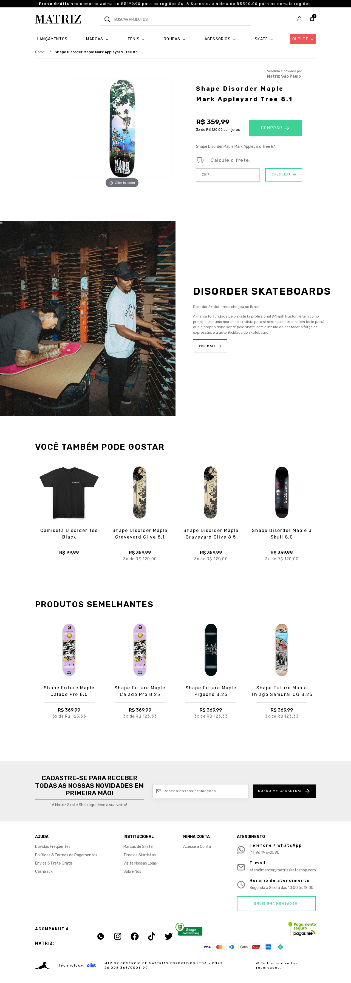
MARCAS (95, 39)
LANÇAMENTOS (52, 39)
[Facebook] (135, 936)
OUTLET (300, 39)
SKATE (262, 39)
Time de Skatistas (139, 855)
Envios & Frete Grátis (54, 863)
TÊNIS (134, 39)
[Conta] (299, 19)
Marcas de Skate (138, 846)
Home (43, 52)
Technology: (71, 965)
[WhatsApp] (101, 936)
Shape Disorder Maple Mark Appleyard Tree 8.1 (96, 52)
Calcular (281, 174)
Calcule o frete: (231, 160)
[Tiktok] (152, 936)
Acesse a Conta (197, 846)
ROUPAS (172, 39)
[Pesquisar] (107, 19)
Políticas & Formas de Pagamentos (66, 855)
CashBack (44, 871)
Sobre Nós (132, 871)
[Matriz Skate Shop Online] (58, 19)
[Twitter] (169, 936)
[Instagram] (118, 936)
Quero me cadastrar (280, 791)
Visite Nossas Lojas (140, 863)
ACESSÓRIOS (218, 39)
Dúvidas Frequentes (52, 846)
